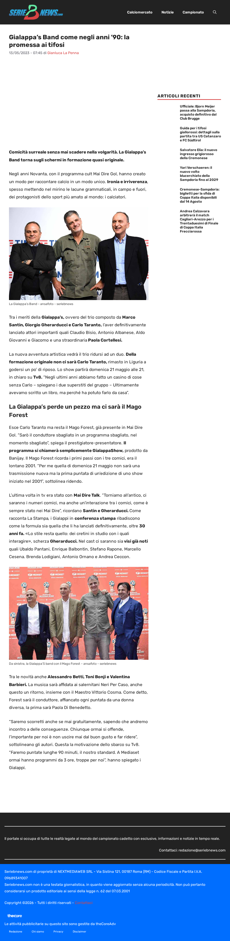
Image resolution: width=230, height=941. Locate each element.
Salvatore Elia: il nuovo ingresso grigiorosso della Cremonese (198, 154)
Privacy (58, 931)
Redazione (15, 931)
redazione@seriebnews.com (202, 850)
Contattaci (84, 903)
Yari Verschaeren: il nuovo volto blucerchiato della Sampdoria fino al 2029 (199, 174)
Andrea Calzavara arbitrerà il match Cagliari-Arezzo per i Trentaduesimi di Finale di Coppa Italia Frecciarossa (199, 221)
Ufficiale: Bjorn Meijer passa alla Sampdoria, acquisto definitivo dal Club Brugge (198, 112)
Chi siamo (38, 931)
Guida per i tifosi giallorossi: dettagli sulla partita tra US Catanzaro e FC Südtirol (200, 134)
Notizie (167, 12)
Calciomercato (140, 12)
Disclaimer (79, 931)
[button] (214, 12)
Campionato (193, 12)
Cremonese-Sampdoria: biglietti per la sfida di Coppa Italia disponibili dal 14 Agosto (199, 195)
